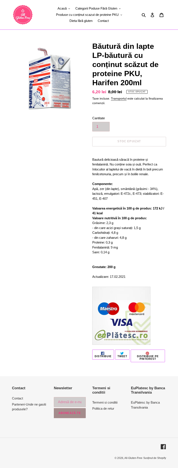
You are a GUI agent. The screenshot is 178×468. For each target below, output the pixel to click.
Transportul (119, 98)
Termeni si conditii (104, 402)
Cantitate (98, 118)
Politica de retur (103, 408)
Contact (17, 398)
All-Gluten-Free (133, 458)
